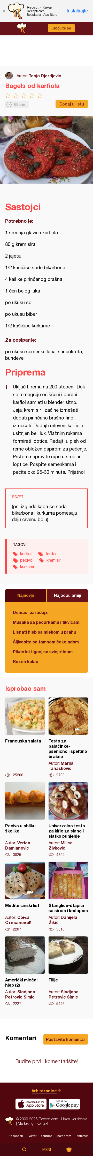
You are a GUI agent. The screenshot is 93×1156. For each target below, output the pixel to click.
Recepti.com (9, 1121)
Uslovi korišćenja (74, 1119)
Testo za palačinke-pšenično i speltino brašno (68, 737)
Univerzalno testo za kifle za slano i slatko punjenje (68, 819)
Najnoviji (25, 595)
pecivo (26, 560)
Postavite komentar (65, 1039)
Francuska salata (25, 737)
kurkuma (27, 566)
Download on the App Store (31, 1104)
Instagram (64, 1136)
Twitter (31, 1136)
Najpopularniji (67, 595)
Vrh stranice (44, 1090)
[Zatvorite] (3, 10)
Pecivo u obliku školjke (25, 819)
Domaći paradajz (30, 612)
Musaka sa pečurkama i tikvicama (46, 622)
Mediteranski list (25, 897)
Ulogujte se (61, 28)
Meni (46, 1149)
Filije (68, 971)
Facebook (16, 1136)
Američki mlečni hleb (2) (25, 971)
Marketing (26, 1123)
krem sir (54, 560)
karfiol (26, 553)
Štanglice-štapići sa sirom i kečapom (68, 897)
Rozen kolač (25, 661)
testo (50, 553)
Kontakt (42, 1123)
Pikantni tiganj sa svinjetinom (43, 651)
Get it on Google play (64, 1104)
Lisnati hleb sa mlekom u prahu (44, 631)
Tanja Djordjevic (45, 75)
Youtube (46, 1136)
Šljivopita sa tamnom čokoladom (46, 641)
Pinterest (82, 1136)
